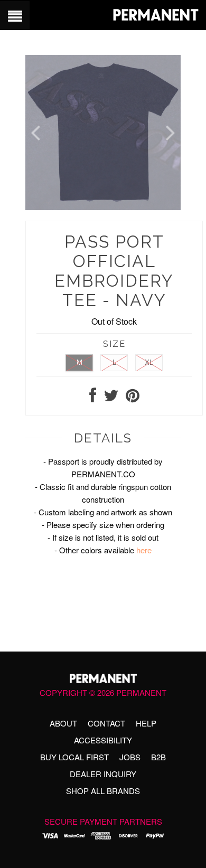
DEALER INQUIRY (103, 773)
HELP (146, 723)
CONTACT (106, 723)
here (144, 549)
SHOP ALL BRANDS (103, 790)
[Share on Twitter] (111, 397)
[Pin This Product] (132, 397)
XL (149, 362)
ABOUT (63, 723)
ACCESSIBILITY (103, 740)
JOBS (130, 756)
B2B (158, 756)
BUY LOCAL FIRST (74, 756)
